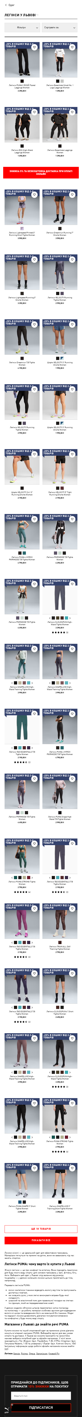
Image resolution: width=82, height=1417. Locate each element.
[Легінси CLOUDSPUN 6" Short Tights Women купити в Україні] (59, 986)
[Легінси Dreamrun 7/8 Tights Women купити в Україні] (22, 337)
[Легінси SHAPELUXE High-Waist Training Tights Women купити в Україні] (22, 661)
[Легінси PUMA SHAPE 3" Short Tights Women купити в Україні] (22, 1180)
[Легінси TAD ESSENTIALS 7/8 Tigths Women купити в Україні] (22, 726)
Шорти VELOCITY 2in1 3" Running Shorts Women (22, 493)
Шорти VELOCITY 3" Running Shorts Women (59, 363)
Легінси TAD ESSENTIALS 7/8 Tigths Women (22, 753)
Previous (50, 618)
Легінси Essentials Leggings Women (59, 151)
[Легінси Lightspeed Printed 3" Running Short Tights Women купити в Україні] (22, 207)
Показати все (41, 1240)
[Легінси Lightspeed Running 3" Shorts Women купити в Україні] (22, 272)
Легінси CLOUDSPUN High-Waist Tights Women (60, 623)
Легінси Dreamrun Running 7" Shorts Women (59, 233)
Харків (16, 1353)
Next (70, 618)
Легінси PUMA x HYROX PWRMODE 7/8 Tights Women (22, 558)
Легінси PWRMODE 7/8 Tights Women (60, 558)
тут (6, 1348)
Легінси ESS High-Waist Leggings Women (22, 151)
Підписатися (41, 1407)
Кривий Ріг (54, 1353)
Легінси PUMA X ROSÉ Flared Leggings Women (22, 86)
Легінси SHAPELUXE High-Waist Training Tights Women (22, 688)
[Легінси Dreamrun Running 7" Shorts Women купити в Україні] (59, 207)
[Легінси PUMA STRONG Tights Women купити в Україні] (22, 856)
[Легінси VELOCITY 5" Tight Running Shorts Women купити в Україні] (59, 466)
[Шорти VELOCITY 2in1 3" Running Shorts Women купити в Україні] (22, 466)
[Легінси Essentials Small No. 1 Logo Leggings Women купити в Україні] (59, 59)
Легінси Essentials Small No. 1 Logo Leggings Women (59, 86)
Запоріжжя (41, 1353)
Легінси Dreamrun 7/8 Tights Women (22, 363)
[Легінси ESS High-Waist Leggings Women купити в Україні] (22, 124)
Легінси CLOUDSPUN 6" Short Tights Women (60, 1012)
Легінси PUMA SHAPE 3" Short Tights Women (22, 1207)
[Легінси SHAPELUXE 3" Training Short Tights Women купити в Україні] (59, 1180)
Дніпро (24, 1353)
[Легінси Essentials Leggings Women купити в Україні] (59, 124)
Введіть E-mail (20, 1396)
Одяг (12, 5)
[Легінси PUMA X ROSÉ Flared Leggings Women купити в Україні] (22, 59)
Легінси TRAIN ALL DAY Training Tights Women (59, 947)
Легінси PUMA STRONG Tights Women (22, 882)
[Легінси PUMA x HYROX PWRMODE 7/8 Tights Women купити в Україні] (22, 531)
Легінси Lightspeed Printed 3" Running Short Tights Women (22, 233)
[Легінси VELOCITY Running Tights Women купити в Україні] (59, 272)
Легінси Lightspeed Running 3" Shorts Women (22, 298)
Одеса (32, 1353)
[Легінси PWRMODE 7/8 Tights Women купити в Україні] (59, 531)
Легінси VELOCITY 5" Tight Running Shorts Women (59, 493)
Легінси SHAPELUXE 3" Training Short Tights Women (60, 1207)
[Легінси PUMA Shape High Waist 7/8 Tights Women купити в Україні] (59, 791)
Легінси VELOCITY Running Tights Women (60, 298)
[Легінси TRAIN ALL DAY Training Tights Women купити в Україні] (59, 921)
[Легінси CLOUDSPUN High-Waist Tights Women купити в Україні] (59, 596)
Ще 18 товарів (41, 1229)
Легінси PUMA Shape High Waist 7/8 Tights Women (59, 817)
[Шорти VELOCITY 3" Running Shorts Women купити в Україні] (59, 337)
